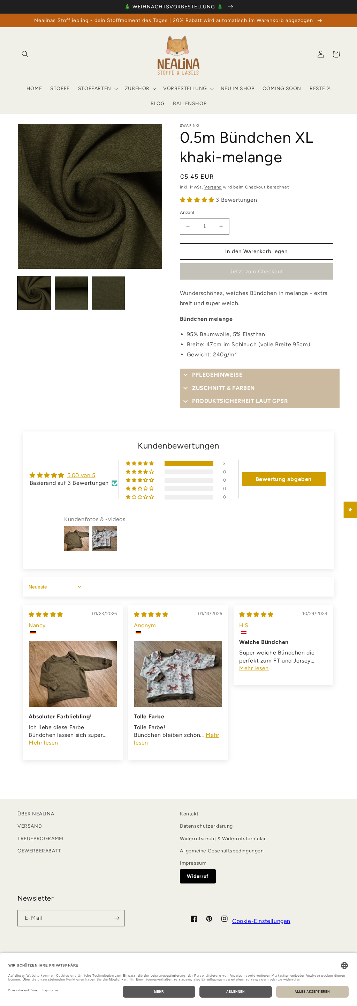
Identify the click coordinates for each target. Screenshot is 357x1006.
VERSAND (29, 826)
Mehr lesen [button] (43, 742)
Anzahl (187, 212)
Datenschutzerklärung (206, 826)
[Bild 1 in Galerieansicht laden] (34, 293)
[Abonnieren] (116, 918)
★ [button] (350, 509)
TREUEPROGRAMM (40, 839)
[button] (25, 54)
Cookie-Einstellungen (261, 921)
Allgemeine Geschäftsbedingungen (222, 851)
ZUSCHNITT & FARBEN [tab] (223, 388)
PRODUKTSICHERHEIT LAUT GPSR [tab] (240, 401)
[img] (46, 614)
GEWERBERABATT (39, 851)
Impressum (193, 863)
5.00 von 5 (81, 475)
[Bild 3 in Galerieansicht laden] (108, 293)
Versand (213, 187)
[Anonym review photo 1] (178, 674)
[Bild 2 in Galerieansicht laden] (71, 293)
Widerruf (198, 876)
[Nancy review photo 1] (73, 674)
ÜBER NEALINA (35, 814)
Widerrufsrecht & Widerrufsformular (223, 839)
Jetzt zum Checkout (256, 271)
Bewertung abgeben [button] (284, 479)
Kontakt (189, 814)
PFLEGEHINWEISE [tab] (217, 374)
